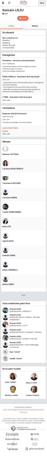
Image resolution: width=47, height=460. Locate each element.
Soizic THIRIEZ (10, 382)
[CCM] (35, 434)
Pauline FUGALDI (32, 395)
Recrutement (34, 419)
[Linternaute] (12, 439)
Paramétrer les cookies (25, 421)
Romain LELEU (15, 309)
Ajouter (24, 18)
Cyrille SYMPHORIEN (11, 212)
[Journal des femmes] (12, 434)
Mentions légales (39, 421)
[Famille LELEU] (5, 359)
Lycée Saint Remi (10, 128)
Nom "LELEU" (15, 352)
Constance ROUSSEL (11, 183)
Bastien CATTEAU (10, 154)
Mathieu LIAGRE (11, 395)
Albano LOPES (31, 383)
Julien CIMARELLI (9, 270)
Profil (11, 26)
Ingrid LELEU (8, 241)
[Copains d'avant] (12, 444)
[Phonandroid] (35, 448)
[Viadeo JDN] (35, 444)
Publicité (25, 419)
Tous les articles (11, 423)
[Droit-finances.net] (35, 439)
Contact (18, 419)
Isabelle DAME (8, 255)
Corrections (21, 423)
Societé (41, 419)
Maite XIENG (8, 284)
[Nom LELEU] (5, 352)
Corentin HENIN (9, 197)
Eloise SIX (6, 226)
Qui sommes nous (9, 419)
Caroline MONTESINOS (12, 168)
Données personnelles (9, 421)
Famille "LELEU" (16, 358)
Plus (23, 295)
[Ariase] (12, 448)
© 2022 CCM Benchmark (34, 423)
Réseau (35, 26)
